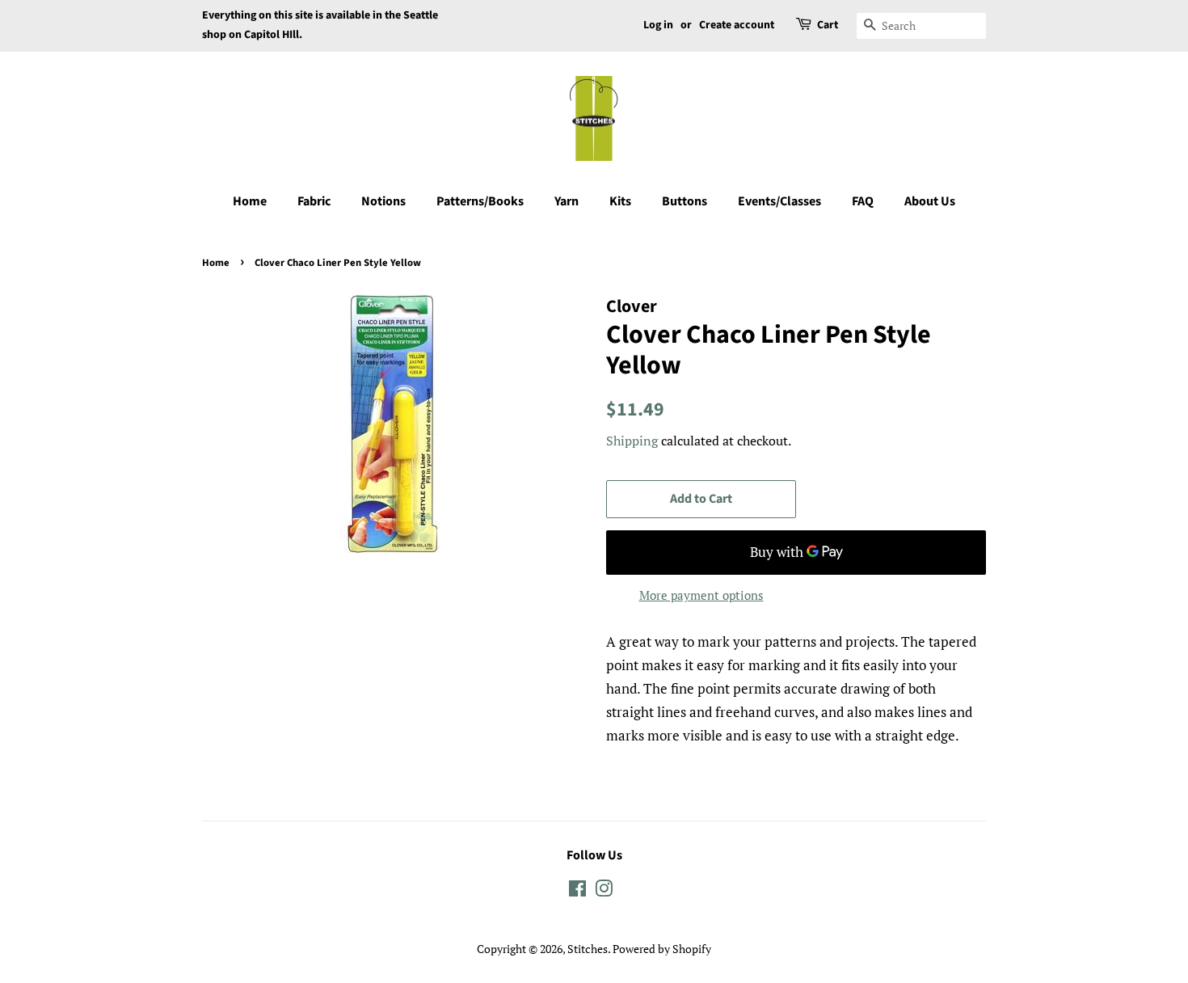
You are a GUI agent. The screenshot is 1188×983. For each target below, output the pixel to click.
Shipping (632, 440)
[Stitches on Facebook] (577, 891)
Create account (736, 25)
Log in (658, 25)
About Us (929, 201)
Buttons (684, 201)
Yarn (566, 201)
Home (250, 201)
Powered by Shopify (662, 948)
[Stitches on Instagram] (604, 891)
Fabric (314, 201)
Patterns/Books (480, 201)
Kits (620, 201)
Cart (827, 25)
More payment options (701, 595)
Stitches (587, 948)
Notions (383, 201)
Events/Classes (779, 201)
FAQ (863, 201)
